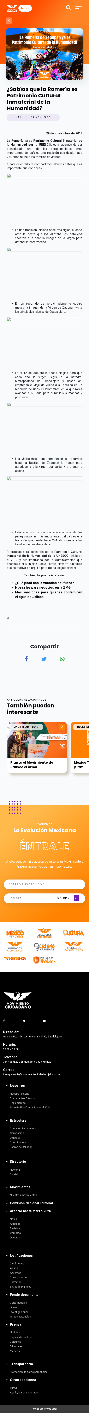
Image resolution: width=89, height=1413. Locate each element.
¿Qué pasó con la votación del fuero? (44, 583)
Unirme (63, 898)
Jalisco (25, 8)
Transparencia (21, 1364)
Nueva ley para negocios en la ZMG (43, 587)
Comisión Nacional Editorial (31, 1203)
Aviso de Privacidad (44, 1409)
